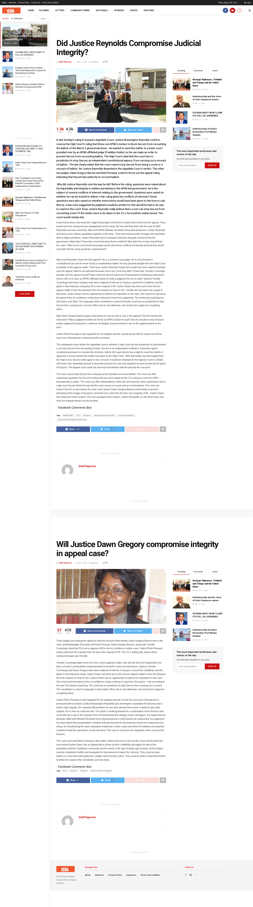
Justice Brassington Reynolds (72, 420)
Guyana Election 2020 (104, 415)
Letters (59, 10)
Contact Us (35, 3)
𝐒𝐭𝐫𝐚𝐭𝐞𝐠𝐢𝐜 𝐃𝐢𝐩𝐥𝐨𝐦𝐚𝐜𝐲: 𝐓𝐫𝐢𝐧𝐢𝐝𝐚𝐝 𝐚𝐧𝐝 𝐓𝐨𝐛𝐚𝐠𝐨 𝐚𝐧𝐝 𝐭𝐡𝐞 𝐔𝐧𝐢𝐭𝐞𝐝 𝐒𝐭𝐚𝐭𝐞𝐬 (207, 82)
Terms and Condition (50, 3)
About (4, 3)
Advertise (12, 3)
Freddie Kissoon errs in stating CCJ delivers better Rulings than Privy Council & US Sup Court (31, 263)
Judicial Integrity (126, 415)
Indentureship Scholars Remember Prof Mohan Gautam (205, 131)
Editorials (102, 10)
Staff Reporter (65, 62)
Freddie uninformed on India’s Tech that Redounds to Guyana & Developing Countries (30, 70)
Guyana (87, 415)
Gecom (73, 771)
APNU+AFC (68, 415)
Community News (80, 10)
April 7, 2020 (82, 62)
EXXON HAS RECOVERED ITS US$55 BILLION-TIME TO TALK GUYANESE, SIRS (29, 148)
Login (248, 3)
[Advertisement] (25, 116)
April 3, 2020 (82, 563)
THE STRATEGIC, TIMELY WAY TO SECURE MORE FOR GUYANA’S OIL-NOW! (30, 246)
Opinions (119, 10)
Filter (43, 19)
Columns (44, 10)
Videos (133, 10)
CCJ (78, 415)
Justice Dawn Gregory (101, 771)
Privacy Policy (23, 3)
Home (31, 10)
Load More (24, 294)
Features (149, 10)
